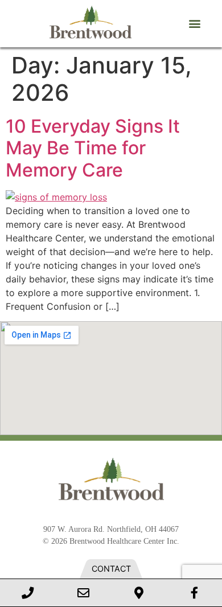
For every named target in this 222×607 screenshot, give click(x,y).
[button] (194, 23)
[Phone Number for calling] (28, 592)
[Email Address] (84, 592)
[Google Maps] (139, 592)
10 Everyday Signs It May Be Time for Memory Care (93, 148)
